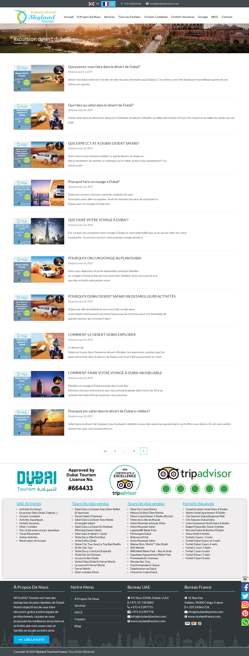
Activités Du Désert (30, 509)
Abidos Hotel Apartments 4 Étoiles (205, 512)
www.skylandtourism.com (147, 621)
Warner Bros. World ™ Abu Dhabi (149, 544)
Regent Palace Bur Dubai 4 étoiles (205, 526)
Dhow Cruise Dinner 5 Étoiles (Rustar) (151, 516)
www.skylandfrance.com (204, 616)
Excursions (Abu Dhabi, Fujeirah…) (38, 512)
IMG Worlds (137, 547)
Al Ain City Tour (84, 547)
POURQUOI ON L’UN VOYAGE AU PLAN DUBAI (104, 258)
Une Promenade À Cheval (144, 565)
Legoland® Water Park (143, 530)
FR (112, 3)
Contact (227, 16)
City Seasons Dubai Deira (200, 519)
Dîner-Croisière (28, 526)
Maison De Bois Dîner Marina (146, 512)
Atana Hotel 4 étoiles (198, 533)
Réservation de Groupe (32, 540)
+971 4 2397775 (141, 607)
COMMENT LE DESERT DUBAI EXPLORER (102, 334)
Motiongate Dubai (140, 533)
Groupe (203, 16)
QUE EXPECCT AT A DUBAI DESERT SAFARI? (103, 143)
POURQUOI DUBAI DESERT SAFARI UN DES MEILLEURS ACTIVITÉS (121, 296)
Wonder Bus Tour (140, 561)
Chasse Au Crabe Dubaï (143, 572)
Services (109, 16)
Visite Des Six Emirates (88, 554)
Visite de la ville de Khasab (145, 519)
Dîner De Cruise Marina (143, 509)
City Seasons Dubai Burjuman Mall (205, 516)
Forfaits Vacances (183, 16)
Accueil (69, 16)
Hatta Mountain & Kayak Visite (147, 523)
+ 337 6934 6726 (197, 607)
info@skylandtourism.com (164, 3)
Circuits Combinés (156, 16)
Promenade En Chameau (144, 558)
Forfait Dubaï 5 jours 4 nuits (201, 544)
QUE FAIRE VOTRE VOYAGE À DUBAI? (98, 220)
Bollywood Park (139, 537)
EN (97, 3)
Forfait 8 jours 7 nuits (198, 554)
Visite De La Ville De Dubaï (90, 537)
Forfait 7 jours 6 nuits (198, 551)
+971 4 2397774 (142, 611)
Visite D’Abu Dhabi (85, 540)
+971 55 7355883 (141, 602)
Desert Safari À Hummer (88, 516)
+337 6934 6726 (132, 3)
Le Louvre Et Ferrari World (90, 565)
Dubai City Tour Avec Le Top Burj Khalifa (98, 544)
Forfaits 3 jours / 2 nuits (199, 537)
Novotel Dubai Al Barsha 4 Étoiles (205, 530)
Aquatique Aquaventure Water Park (150, 554)
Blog (78, 626)
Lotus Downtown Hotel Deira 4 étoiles (207, 523)
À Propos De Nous (89, 16)
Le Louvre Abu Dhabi (86, 558)
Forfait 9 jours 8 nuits (198, 558)
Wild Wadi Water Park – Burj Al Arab (151, 551)
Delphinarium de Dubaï (143, 568)
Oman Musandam (29, 533)
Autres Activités (28, 537)
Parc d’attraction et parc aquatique (39, 530)
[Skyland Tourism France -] (35, 16)
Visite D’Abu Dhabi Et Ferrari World (95, 561)
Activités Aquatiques (31, 519)
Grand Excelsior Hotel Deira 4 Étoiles (207, 509)
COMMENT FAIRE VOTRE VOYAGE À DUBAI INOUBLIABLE (115, 373)
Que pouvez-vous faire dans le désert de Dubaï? (104, 66)
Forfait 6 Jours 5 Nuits (198, 547)
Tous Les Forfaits (129, 16)
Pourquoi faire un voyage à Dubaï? (94, 181)
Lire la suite (34, 639)
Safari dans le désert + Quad (91, 533)
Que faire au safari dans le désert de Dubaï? (100, 105)
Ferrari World (82, 568)
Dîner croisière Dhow (87, 572)
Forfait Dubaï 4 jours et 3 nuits (203, 540)
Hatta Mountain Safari (142, 526)
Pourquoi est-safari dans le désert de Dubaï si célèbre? (109, 411)
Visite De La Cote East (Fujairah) (93, 551)
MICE (214, 16)
